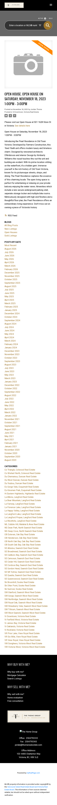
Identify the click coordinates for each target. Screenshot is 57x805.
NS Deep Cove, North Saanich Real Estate (24, 531)
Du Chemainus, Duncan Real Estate (21, 476)
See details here (22, 125)
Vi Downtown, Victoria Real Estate (26, 112)
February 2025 (11, 306)
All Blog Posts (11, 225)
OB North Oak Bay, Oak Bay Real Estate (22, 541)
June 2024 (9, 330)
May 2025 (9, 296)
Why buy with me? (15, 672)
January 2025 (11, 310)
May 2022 (9, 405)
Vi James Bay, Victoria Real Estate (20, 623)
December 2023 (12, 351)
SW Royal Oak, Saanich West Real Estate (23, 602)
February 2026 (11, 269)
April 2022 (9, 409)
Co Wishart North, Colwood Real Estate (22, 473)
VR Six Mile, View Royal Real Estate (21, 636)
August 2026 (10, 249)
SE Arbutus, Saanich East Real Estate (22, 548)
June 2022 (9, 402)
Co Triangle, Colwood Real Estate (20, 470)
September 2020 (12, 456)
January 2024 (11, 347)
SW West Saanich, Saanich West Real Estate (25, 613)
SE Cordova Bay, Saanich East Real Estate (24, 565)
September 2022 (12, 392)
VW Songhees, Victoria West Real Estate (23, 643)
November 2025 (12, 276)
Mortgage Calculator (16, 675)
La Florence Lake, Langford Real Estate (23, 507)
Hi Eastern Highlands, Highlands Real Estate (25, 493)
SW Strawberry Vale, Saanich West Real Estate (26, 606)
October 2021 (11, 422)
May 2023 (9, 375)
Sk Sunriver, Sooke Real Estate (19, 589)
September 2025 (12, 283)
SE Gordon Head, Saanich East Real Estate (24, 568)
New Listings (11, 229)
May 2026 (9, 259)
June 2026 (9, 255)
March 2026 (10, 266)
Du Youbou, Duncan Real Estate (19, 483)
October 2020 (11, 453)
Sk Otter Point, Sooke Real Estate (20, 585)
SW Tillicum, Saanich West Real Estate (22, 609)
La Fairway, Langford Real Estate (20, 504)
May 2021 (9, 436)
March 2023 (10, 378)
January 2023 (11, 381)
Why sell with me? (15, 694)
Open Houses (11, 232)
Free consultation (15, 701)
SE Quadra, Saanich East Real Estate (21, 575)
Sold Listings (11, 235)
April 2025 (9, 300)
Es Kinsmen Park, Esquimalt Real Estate (23, 490)
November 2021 (12, 419)
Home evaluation (15, 697)
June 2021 (9, 433)
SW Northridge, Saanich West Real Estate (24, 599)
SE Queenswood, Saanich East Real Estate (24, 579)
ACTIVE (40, 18)
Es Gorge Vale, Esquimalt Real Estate (22, 487)
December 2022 (12, 385)
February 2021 (11, 443)
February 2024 (11, 344)
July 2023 (9, 368)
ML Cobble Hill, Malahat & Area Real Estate (24, 524)
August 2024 (10, 324)
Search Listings (14, 678)
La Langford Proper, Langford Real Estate (24, 517)
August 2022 (10, 395)
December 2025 (12, 272)
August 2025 (10, 286)
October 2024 (11, 317)
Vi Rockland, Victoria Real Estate (19, 630)
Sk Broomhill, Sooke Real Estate (19, 582)
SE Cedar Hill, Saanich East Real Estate (22, 561)
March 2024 (10, 341)
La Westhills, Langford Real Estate (20, 521)
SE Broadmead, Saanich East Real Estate (23, 551)
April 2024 (9, 337)
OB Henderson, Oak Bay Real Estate (21, 538)
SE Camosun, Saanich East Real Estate (22, 558)
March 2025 (10, 303)
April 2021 (9, 439)
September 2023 (12, 361)
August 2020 (10, 460)
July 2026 (9, 252)
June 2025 (9, 293)
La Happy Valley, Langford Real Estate (22, 510)
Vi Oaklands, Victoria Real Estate (20, 626)
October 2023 (11, 358)
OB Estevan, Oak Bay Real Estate (20, 534)
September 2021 (12, 426)
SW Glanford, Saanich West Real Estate (23, 592)
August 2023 (10, 364)
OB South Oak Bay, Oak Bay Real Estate (23, 544)
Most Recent (10, 245)
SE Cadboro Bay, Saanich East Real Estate (24, 555)
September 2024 (12, 320)
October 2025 (11, 279)
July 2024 (9, 327)
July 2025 (9, 289)
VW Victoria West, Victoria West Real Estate (25, 647)
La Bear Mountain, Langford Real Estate (23, 500)
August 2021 (10, 429)
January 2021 (11, 446)
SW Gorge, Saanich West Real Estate (21, 596)
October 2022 (11, 388)
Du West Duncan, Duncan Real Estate (22, 480)
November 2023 (12, 354)
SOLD (50, 18)
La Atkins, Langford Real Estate (19, 497)
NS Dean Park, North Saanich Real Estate (23, 527)
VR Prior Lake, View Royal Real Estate (22, 633)
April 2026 (9, 262)
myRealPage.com (33, 773)
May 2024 (9, 334)
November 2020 (12, 450)
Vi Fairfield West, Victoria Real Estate (22, 619)
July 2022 (9, 398)
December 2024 (12, 313)
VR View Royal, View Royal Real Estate (22, 640)
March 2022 (10, 412)
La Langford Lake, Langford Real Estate (23, 514)
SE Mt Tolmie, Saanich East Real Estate (23, 572)
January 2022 (11, 415)
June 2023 (9, 371)
